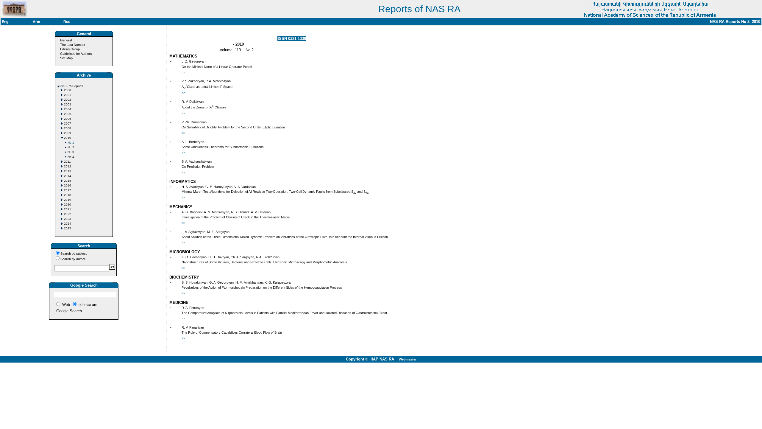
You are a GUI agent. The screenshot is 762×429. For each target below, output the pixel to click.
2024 (67, 223)
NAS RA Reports (71, 86)
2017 (67, 190)
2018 (67, 195)
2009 (67, 133)
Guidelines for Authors (76, 53)
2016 (67, 185)
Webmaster (407, 359)
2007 (67, 123)
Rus (66, 22)
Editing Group (70, 49)
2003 (67, 104)
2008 (67, 128)
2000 (67, 90)
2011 (67, 161)
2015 (67, 180)
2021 (67, 209)
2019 (67, 199)
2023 (67, 218)
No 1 (71, 142)
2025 (67, 228)
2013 (67, 171)
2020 (67, 204)
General (66, 40)
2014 (67, 176)
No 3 (71, 152)
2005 (67, 114)
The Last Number (72, 44)
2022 (67, 214)
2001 (67, 95)
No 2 (71, 147)
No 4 (71, 156)
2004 (67, 109)
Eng (5, 22)
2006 (67, 118)
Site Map (66, 58)
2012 (67, 166)
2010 (67, 137)
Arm (36, 22)
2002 (67, 99)
